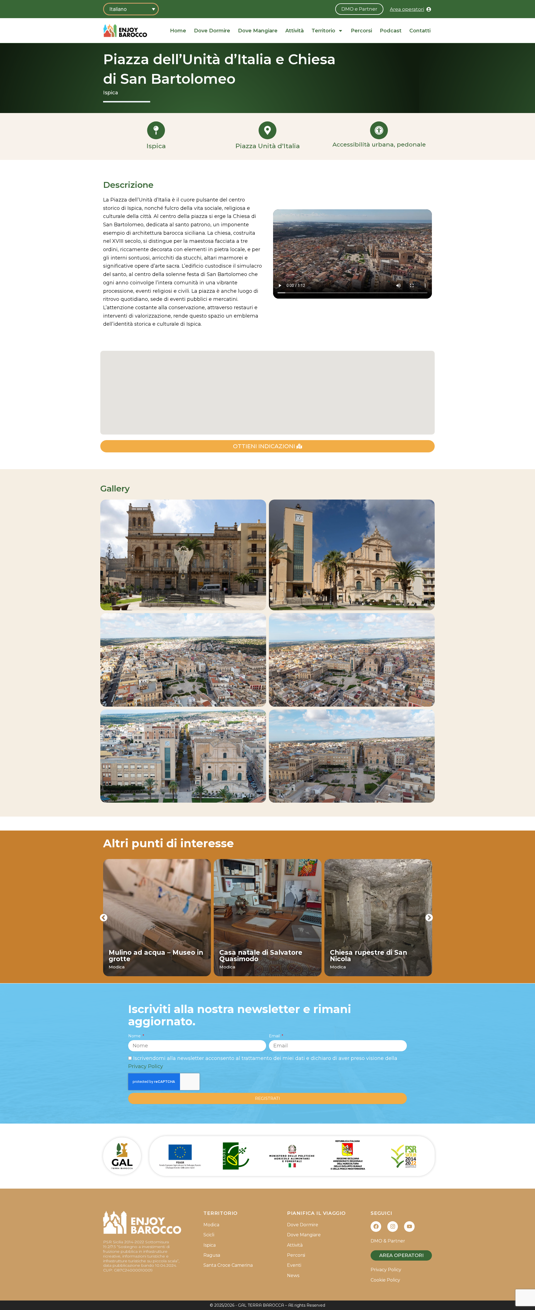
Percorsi (361, 31)
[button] (103, 917)
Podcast (391, 31)
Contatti (420, 31)
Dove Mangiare (258, 31)
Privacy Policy (145, 1066)
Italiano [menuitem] (118, 9)
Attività (294, 31)
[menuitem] (131, 9)
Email (275, 1035)
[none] (131, 9)
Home (178, 31)
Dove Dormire (212, 31)
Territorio (323, 31)
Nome (135, 1035)
